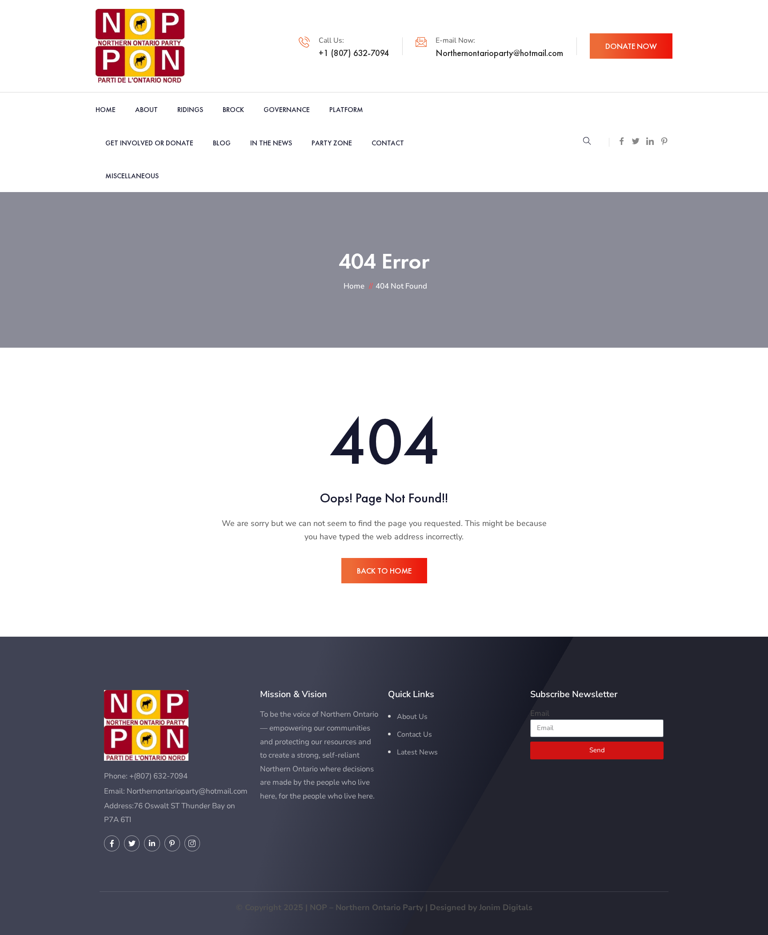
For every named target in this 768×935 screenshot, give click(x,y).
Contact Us (414, 734)
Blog (222, 143)
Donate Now (631, 46)
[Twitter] (132, 843)
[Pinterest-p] (172, 843)
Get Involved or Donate (149, 143)
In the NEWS (271, 143)
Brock (233, 109)
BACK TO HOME (384, 571)
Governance (287, 109)
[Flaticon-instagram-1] (192, 843)
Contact (388, 143)
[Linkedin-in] (152, 843)
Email (539, 713)
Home (106, 109)
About (146, 109)
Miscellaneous (132, 176)
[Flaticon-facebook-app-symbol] (112, 843)
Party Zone (332, 143)
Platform (346, 109)
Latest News (417, 752)
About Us (412, 717)
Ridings (190, 109)
